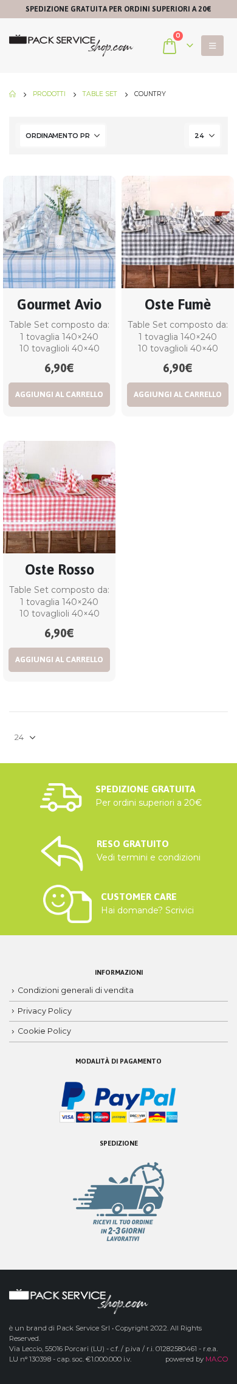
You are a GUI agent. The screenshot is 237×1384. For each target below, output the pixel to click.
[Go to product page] (59, 232)
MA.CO (216, 1359)
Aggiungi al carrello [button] (59, 394)
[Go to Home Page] (12, 94)
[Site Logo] (71, 46)
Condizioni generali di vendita (76, 990)
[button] (212, 45)
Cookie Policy (44, 1031)
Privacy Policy (45, 1011)
